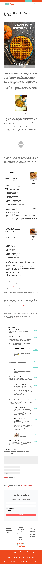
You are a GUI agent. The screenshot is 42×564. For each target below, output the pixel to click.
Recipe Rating (6, 453)
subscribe (6, 477)
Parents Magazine (12, 286)
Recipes (9, 534)
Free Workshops (21, 529)
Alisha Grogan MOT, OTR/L (25, 433)
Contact (14, 557)
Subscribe (21, 557)
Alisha (15, 384)
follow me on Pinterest (22, 305)
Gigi (10, 440)
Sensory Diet (9, 532)
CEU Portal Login (21, 539)
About (9, 557)
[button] (21, 510)
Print (34, 183)
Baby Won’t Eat (9, 530)
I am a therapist (10, 512)
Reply (35, 330)
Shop (21, 531)
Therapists (21, 537)
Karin (10, 376)
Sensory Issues (9, 528)
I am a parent (10, 510)
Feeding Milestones (9, 536)
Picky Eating (9, 525)
